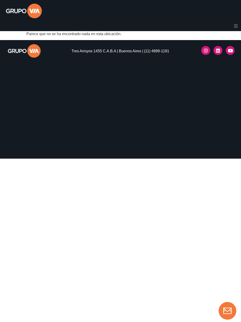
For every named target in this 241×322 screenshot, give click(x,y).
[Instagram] (205, 50)
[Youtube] (230, 50)
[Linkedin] (217, 50)
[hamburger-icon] (235, 26)
